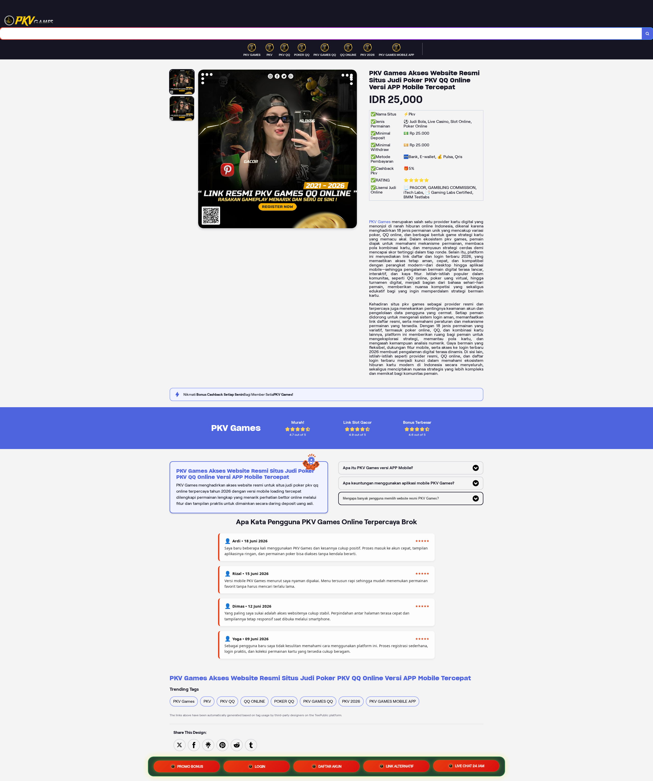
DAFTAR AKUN (330, 765)
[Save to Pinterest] (222, 744)
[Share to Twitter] (179, 744)
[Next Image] (353, 150)
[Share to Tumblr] (251, 744)
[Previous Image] (202, 150)
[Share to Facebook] (194, 744)
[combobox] (321, 33)
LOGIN (260, 765)
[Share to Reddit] (237, 744)
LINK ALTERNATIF (400, 765)
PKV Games (380, 222)
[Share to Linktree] (208, 744)
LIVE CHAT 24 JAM (469, 765)
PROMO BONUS (190, 765)
